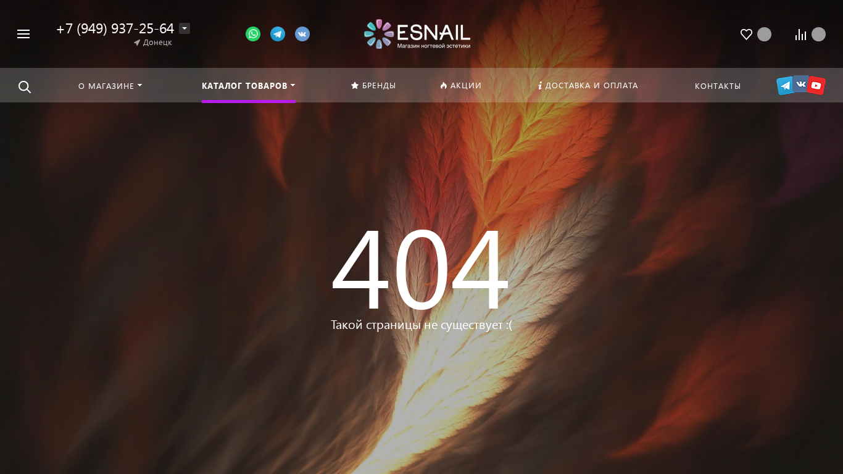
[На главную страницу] (417, 32)
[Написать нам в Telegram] (282, 33)
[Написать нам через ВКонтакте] (302, 33)
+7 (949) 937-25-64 (115, 27)
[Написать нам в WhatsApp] (258, 33)
